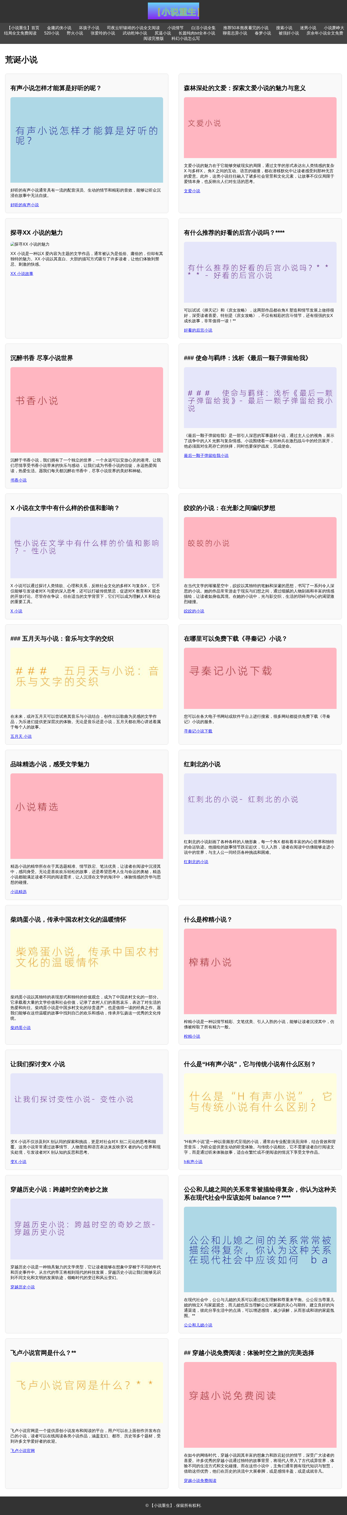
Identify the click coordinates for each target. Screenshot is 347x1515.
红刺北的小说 (196, 862)
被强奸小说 (289, 33)
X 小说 (16, 611)
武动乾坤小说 (135, 33)
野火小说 (75, 33)
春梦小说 (263, 33)
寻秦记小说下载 (198, 731)
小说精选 (18, 892)
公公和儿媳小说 (198, 1325)
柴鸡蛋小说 (20, 1028)
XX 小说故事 (21, 273)
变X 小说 (18, 1162)
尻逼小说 (163, 33)
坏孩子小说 (89, 28)
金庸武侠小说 (59, 28)
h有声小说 (193, 1162)
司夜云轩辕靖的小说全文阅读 (133, 28)
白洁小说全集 (203, 28)
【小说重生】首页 (23, 28)
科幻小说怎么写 (185, 38)
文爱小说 (192, 191)
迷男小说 (308, 28)
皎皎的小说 (194, 611)
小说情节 (175, 28)
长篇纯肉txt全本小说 (197, 33)
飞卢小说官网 (22, 1451)
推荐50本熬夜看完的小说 (246, 28)
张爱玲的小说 (103, 33)
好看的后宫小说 (198, 330)
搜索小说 (284, 28)
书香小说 (18, 480)
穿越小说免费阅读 (200, 1480)
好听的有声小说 (24, 205)
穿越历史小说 (22, 1287)
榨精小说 (192, 1036)
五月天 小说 (21, 736)
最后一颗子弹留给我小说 (206, 455)
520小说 (51, 33)
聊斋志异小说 (235, 33)
